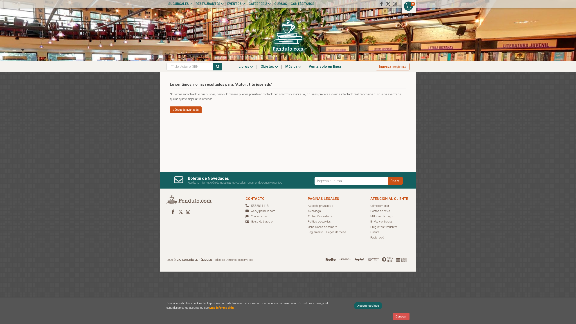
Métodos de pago (381, 216)
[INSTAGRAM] (395, 4)
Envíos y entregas (381, 221)
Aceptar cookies (368, 305)
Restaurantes (208, 4)
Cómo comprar (379, 205)
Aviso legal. (315, 211)
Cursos (280, 4)
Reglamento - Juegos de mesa (327, 232)
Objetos (268, 66)
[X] (388, 4)
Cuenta (375, 232)
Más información (221, 307)
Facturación (377, 237)
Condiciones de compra (323, 227)
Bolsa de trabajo (261, 221)
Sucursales (178, 4)
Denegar (401, 316)
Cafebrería (258, 4)
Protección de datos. (320, 216)
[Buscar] (217, 66)
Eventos (234, 4)
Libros (244, 66)
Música (291, 66)
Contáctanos (302, 4)
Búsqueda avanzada (186, 109)
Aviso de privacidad (320, 205)
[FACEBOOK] (381, 4)
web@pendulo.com (263, 211)
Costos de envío (380, 211)
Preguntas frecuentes (384, 227)
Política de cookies (319, 221)
